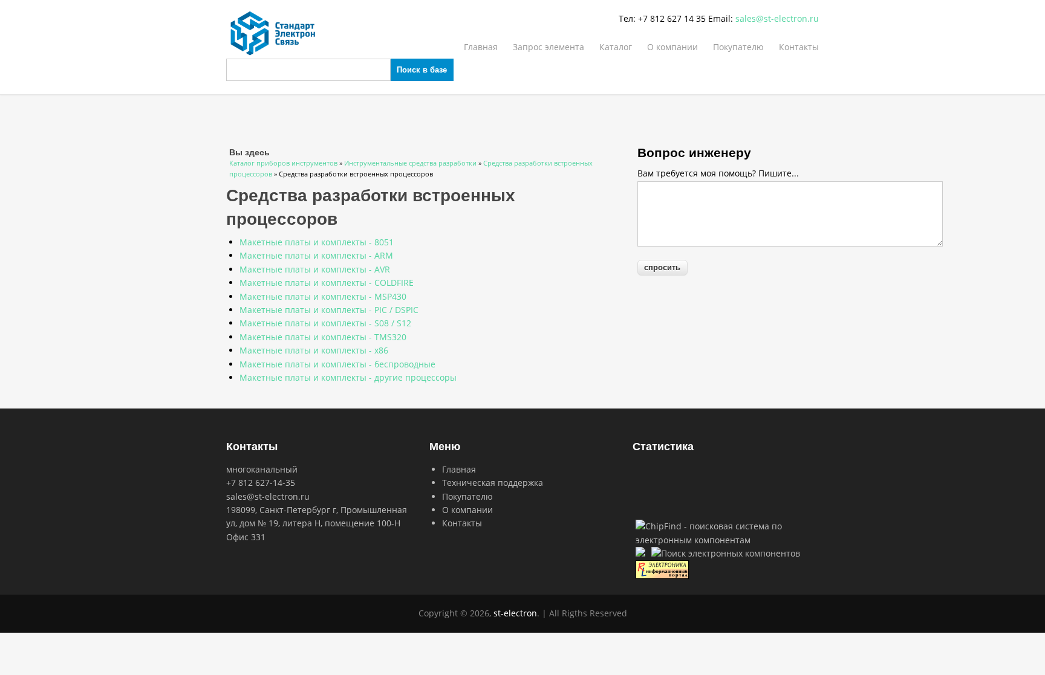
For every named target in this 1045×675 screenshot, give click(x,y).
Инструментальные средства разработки (410, 162)
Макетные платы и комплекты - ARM (316, 255)
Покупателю (738, 47)
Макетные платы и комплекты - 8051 (316, 242)
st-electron (515, 613)
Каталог (615, 47)
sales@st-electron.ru (777, 18)
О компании (672, 47)
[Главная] (522, 33)
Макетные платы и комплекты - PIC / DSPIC (328, 309)
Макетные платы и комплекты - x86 (313, 350)
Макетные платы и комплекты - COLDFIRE (326, 282)
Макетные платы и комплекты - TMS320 (322, 337)
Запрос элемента (548, 47)
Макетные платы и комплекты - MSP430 (322, 296)
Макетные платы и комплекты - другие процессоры (348, 377)
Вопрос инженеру (694, 152)
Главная (481, 47)
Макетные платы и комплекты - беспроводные (337, 364)
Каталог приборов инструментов (283, 162)
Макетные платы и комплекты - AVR (314, 269)
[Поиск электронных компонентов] (725, 553)
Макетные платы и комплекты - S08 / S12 (325, 323)
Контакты (799, 47)
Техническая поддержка (492, 482)
